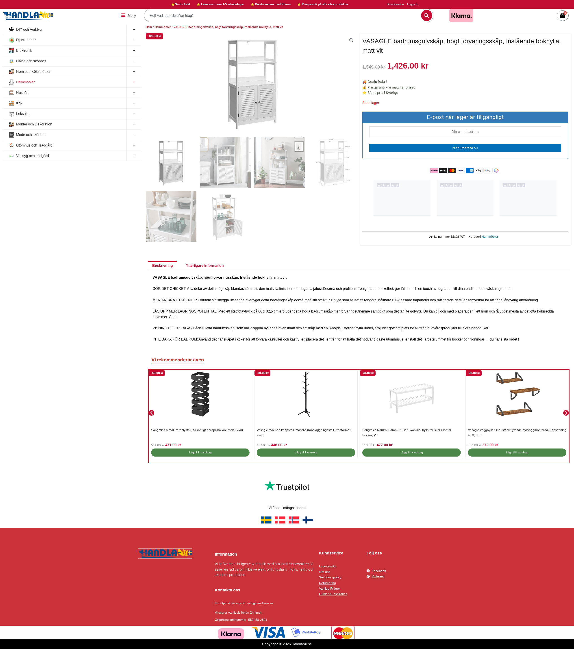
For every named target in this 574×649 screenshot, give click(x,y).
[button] (351, 40)
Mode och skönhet (30, 135)
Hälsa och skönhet (31, 61)
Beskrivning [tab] (162, 265)
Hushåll (22, 93)
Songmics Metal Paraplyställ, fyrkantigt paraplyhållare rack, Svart (197, 430)
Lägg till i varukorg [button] (200, 452)
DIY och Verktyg (29, 29)
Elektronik (24, 50)
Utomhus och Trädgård (34, 145)
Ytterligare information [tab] (205, 265)
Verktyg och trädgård (32, 156)
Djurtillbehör (26, 40)
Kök (19, 103)
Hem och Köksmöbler (33, 71)
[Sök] (426, 15)
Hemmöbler (25, 82)
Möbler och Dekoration (34, 124)
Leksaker (23, 114)
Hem (149, 27)
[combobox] (283, 15)
